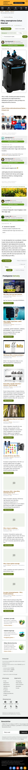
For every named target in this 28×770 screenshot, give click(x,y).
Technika (7, 11)
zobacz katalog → (19, 3)
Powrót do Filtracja (8, 17)
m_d (15, 674)
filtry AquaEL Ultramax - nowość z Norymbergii (12, 384)
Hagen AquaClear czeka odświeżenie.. (12, 322)
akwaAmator (9, 137)
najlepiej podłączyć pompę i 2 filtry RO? (13, 419)
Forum (2, 11)
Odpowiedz (7, 28)
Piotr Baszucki (9, 41)
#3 (10, 166)
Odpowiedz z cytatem (13, 45)
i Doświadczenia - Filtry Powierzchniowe (13, 593)
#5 (10, 223)
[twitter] (14, 769)
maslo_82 (8, 216)
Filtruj (20, 33)
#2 (10, 144)
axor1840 (7, 200)
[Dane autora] (26, 45)
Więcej (22, 739)
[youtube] (17, 769)
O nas (4, 681)
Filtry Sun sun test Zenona (12, 294)
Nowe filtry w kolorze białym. (13, 355)
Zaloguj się (4, 33)
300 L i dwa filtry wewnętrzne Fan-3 (11, 492)
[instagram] (21, 769)
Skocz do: (23, 264)
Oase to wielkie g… (10, 528)
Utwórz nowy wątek (20, 28)
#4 (10, 207)
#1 (10, 48)
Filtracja (12, 11)
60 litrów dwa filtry (11, 456)
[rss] (25, 769)
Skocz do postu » (8, 303)
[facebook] (10, 768)
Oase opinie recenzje (11, 563)
